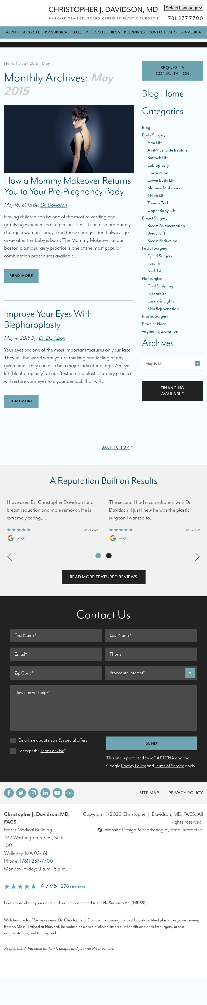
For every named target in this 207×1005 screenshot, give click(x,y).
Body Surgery (153, 135)
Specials (100, 32)
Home (9, 63)
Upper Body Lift (161, 210)
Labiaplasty (158, 165)
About (12, 32)
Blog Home (163, 94)
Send (151, 743)
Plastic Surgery (155, 316)
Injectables (156, 293)
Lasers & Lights (160, 301)
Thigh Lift (156, 195)
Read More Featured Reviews (103, 577)
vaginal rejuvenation (160, 331)
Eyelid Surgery (159, 255)
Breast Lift (156, 233)
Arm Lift (154, 142)
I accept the (29, 750)
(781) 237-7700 (36, 861)
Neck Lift (155, 271)
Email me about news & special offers (52, 740)
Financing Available (172, 391)
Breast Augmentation (166, 225)
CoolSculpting (160, 286)
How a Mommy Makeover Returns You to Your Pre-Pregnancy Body (67, 186)
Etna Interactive (187, 830)
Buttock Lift (157, 157)
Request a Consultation (172, 70)
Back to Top (116, 447)
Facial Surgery (154, 248)
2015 (34, 63)
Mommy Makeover (163, 187)
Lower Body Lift (161, 180)
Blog (115, 32)
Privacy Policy (133, 766)
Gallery (80, 32)
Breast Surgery (154, 218)
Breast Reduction (162, 240)
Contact (157, 32)
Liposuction (157, 172)
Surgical (31, 32)
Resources (134, 32)
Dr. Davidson (53, 205)
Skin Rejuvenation (163, 308)
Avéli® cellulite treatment (169, 150)
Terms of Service (169, 766)
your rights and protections (57, 903)
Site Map (149, 793)
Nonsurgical (56, 32)
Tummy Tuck (158, 203)
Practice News (154, 323)
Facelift (153, 263)
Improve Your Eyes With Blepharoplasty (48, 319)
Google (21, 538)
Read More (21, 276)
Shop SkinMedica (185, 32)
